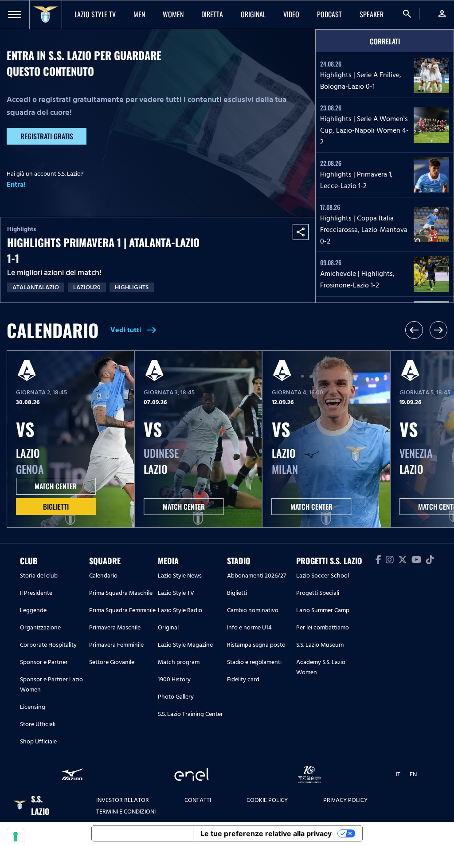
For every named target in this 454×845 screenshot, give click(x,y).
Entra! (16, 184)
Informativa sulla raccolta (142, 833)
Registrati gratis (46, 136)
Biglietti (56, 506)
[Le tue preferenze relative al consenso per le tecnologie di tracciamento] (15, 836)
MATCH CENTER (56, 486)
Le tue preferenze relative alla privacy (266, 833)
